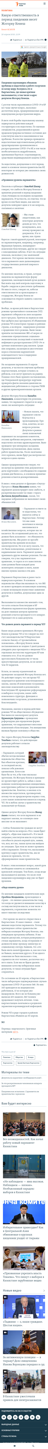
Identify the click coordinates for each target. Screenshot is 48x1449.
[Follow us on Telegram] (21, 1417)
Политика (6, 11)
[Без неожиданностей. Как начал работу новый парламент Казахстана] (24, 1124)
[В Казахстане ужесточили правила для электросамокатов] (24, 1381)
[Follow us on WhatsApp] (26, 1417)
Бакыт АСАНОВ (8, 30)
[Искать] (33, 1446)
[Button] (16, 40)
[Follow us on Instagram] (9, 1417)
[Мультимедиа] (14, 1446)
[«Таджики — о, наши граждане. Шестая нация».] (24, 1307)
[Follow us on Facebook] (15, 1417)
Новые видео (12, 1290)
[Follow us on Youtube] (3, 1417)
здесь (15, 1032)
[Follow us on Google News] (32, 1417)
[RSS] (38, 1417)
